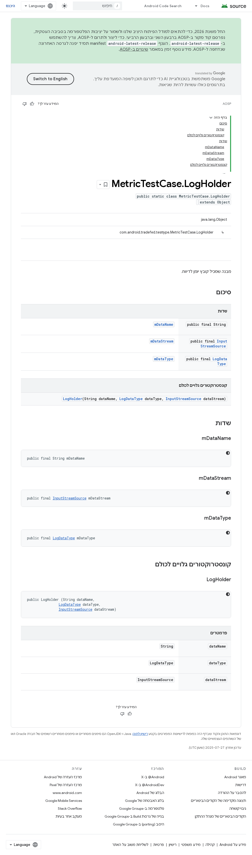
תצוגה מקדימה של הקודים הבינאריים (218, 800)
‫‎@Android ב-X (152, 777)
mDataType (163, 359)
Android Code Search (162, 6)
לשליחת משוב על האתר (130, 845)
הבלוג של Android (150, 793)
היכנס (10, 6)
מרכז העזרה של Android (63, 777)
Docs (205, 6)
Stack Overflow (70, 808)
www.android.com (67, 793)
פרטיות (158, 845)
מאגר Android (235, 777)
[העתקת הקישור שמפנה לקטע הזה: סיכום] (211, 293)
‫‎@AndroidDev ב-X (149, 785)
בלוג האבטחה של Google (144, 800)
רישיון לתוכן (140, 734)
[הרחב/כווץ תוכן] (211, 118)
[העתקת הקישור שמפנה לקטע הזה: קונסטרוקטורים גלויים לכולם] (150, 565)
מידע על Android (233, 845)
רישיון (172, 845)
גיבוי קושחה (237, 808)
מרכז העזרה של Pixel (66, 785)
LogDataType (220, 361)
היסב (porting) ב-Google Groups (138, 824)
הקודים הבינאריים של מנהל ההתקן (220, 816)
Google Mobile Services (63, 800)
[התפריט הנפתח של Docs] (194, 6)
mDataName (163, 324)
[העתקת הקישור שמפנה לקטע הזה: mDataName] (197, 439)
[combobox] (97, 5)
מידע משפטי (191, 845)
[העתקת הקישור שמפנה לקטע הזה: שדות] (210, 424)
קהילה (210, 845)
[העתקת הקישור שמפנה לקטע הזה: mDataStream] (194, 479)
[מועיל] (32, 104)
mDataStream (161, 341)
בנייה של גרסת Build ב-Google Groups (134, 816)
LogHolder (72, 398)
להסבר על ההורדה (232, 793)
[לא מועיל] (24, 104)
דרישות (240, 785)
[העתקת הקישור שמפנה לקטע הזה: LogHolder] (201, 580)
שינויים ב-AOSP (134, 49)
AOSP (227, 104)
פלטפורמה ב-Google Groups (141, 808)
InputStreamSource (214, 343)
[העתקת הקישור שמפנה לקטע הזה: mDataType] (199, 518)
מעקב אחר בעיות (69, 816)
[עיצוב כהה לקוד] (228, 453)
